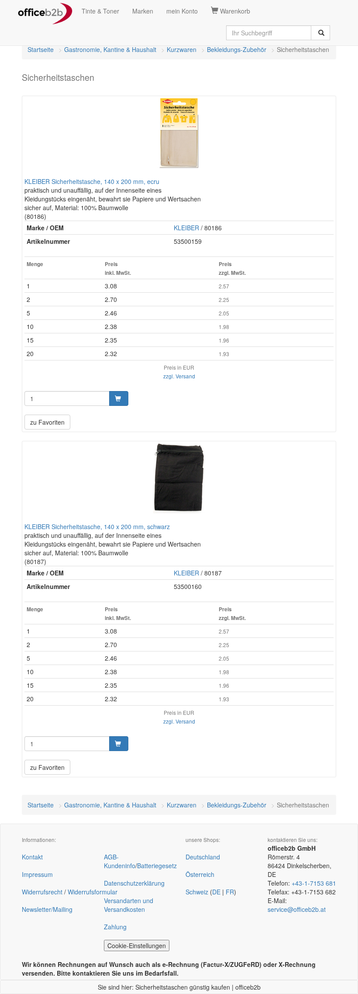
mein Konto (182, 11)
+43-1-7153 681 (314, 883)
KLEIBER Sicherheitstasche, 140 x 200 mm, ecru (91, 181)
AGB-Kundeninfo (119, 861)
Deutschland (203, 856)
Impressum (37, 874)
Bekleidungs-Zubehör (236, 49)
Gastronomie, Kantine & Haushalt (110, 49)
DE (216, 891)
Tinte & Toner (100, 11)
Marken (142, 11)
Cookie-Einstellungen (136, 945)
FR (230, 891)
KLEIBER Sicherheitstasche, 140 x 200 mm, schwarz (97, 526)
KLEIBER (186, 227)
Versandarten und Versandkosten (128, 905)
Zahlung (115, 926)
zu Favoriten (47, 422)
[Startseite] (45, 11)
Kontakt (32, 856)
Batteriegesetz (157, 865)
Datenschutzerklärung (134, 883)
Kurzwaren (181, 49)
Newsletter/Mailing (47, 909)
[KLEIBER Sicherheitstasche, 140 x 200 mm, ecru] (179, 133)
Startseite (41, 49)
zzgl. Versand (179, 376)
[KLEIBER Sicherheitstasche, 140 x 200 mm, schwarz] (179, 478)
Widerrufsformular (92, 891)
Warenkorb (234, 11)
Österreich (200, 874)
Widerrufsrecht (42, 891)
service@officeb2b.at (297, 909)
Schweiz (197, 891)
